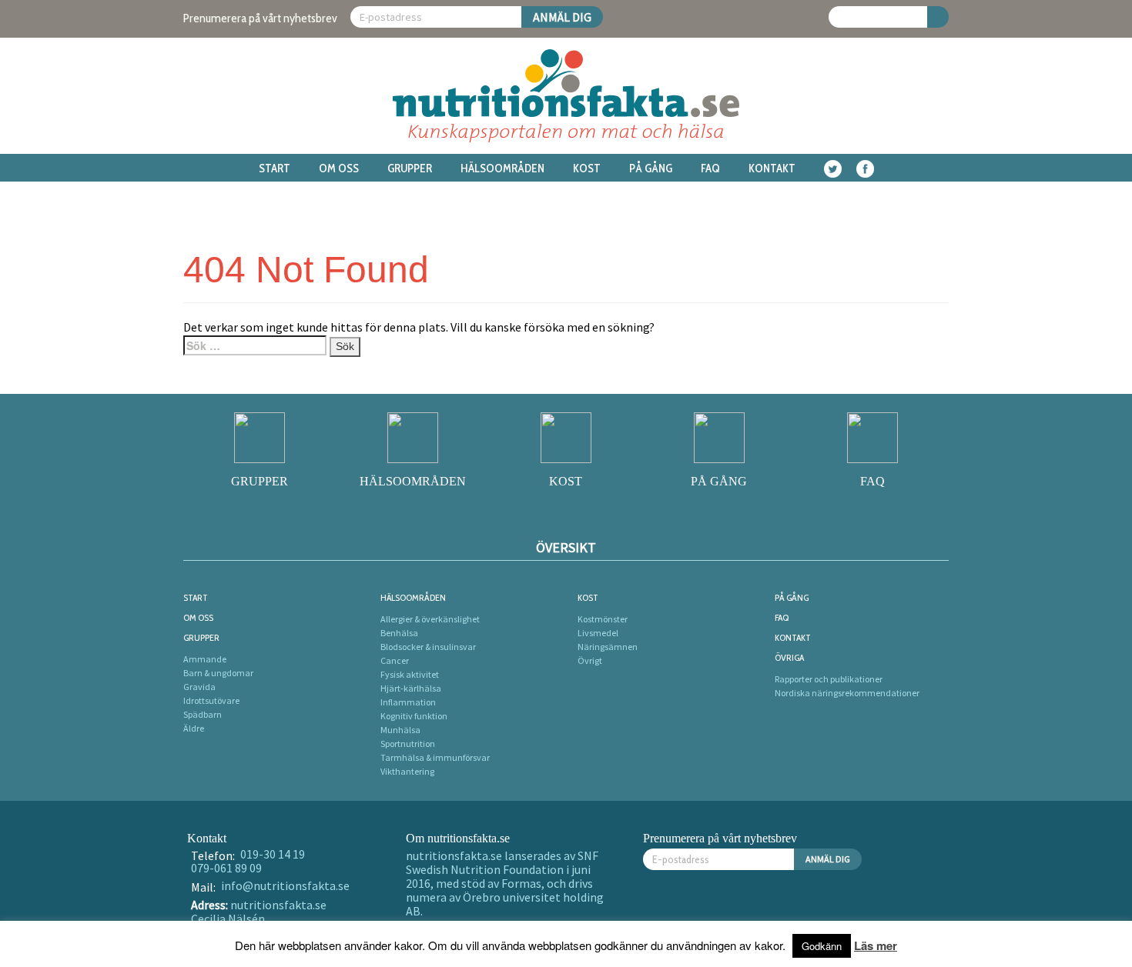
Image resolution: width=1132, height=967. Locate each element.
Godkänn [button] (822, 946)
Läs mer (875, 945)
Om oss (339, 168)
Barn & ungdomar (218, 673)
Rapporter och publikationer (828, 679)
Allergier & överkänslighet (430, 619)
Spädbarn (202, 714)
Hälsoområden (502, 168)
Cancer (394, 660)
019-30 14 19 (272, 854)
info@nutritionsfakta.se (285, 885)
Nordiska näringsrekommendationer (847, 693)
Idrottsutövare (211, 700)
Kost (587, 168)
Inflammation (408, 702)
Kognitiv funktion (413, 716)
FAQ (710, 168)
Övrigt (590, 660)
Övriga (789, 657)
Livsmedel (598, 633)
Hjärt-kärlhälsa (410, 688)
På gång (650, 168)
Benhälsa (399, 633)
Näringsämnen (608, 646)
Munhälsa (400, 729)
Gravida (199, 686)
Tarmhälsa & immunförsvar (435, 757)
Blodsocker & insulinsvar (428, 646)
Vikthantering (407, 771)
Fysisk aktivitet (409, 674)
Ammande (204, 659)
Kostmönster (603, 619)
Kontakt (772, 168)
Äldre (193, 728)
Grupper (409, 168)
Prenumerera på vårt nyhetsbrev (260, 18)
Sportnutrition (407, 743)
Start (274, 168)
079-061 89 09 (226, 867)
